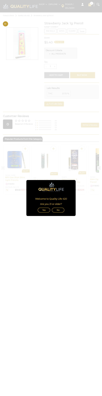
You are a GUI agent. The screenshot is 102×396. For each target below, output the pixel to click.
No (58, 210)
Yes (44, 210)
